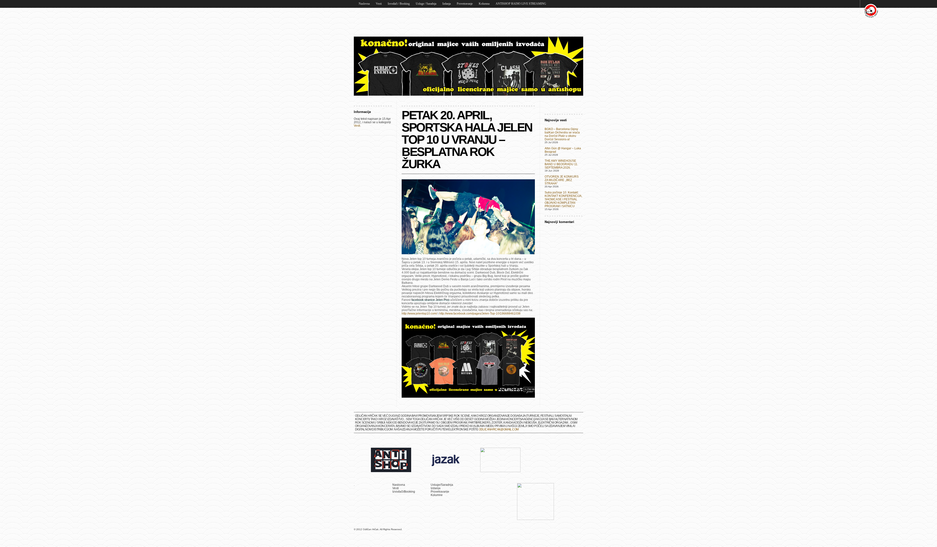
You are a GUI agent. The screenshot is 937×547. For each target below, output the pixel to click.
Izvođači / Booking (399, 3)
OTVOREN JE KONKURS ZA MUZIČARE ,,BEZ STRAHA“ (562, 180)
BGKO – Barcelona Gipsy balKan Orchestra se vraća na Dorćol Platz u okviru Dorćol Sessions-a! (562, 134)
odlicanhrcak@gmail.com (499, 429)
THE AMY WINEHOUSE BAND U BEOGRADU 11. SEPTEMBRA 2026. (561, 164)
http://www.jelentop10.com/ (419, 313)
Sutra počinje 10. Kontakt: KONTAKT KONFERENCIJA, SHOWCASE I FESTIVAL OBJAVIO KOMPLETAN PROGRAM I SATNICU (563, 199)
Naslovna (364, 3)
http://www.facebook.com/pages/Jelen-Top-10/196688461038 (479, 313)
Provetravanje (465, 3)
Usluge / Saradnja (426, 3)
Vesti (379, 3)
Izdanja (446, 3)
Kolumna (484, 3)
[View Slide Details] (468, 66)
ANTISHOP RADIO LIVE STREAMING (521, 3)
